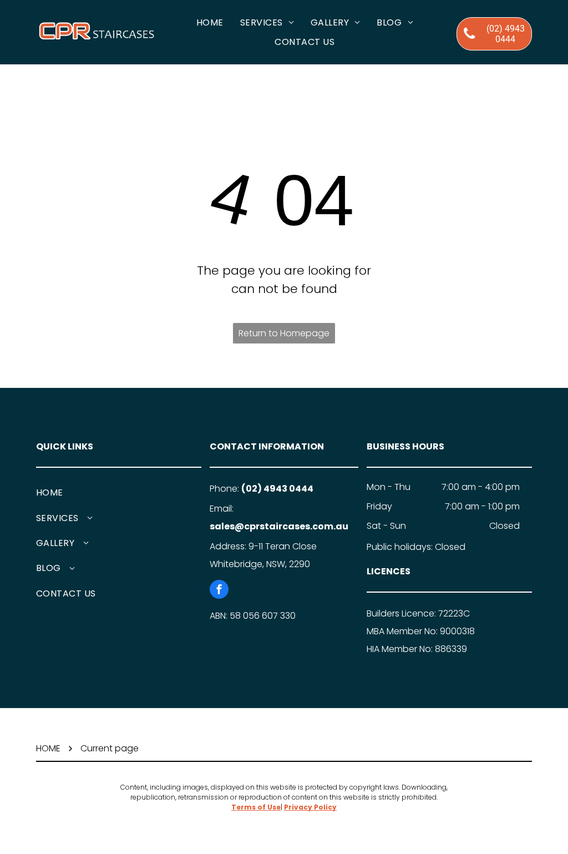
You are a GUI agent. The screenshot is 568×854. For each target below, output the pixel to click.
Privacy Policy (310, 807)
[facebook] (219, 591)
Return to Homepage (284, 333)
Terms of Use (256, 807)
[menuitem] (210, 22)
